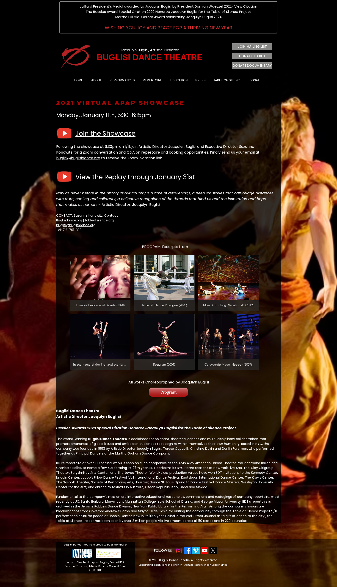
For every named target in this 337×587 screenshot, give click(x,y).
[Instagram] (179, 550)
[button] (100, 283)
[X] (213, 550)
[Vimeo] (196, 550)
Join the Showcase (105, 133)
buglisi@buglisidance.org (78, 158)
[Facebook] (187, 550)
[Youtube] (204, 550)
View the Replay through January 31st (135, 177)
